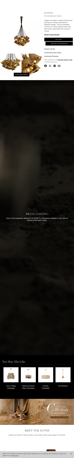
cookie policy (14, 455)
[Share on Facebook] (45, 66)
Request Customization (59, 43)
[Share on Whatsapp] (50, 66)
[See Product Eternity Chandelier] (45, 374)
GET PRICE (58, 39)
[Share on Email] (59, 66)
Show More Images (21, 74)
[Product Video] (37, 412)
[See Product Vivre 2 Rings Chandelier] (10, 374)
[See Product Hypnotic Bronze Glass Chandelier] (28, 374)
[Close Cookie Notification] (71, 454)
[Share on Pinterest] (54, 66)
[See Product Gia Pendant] (63, 374)
